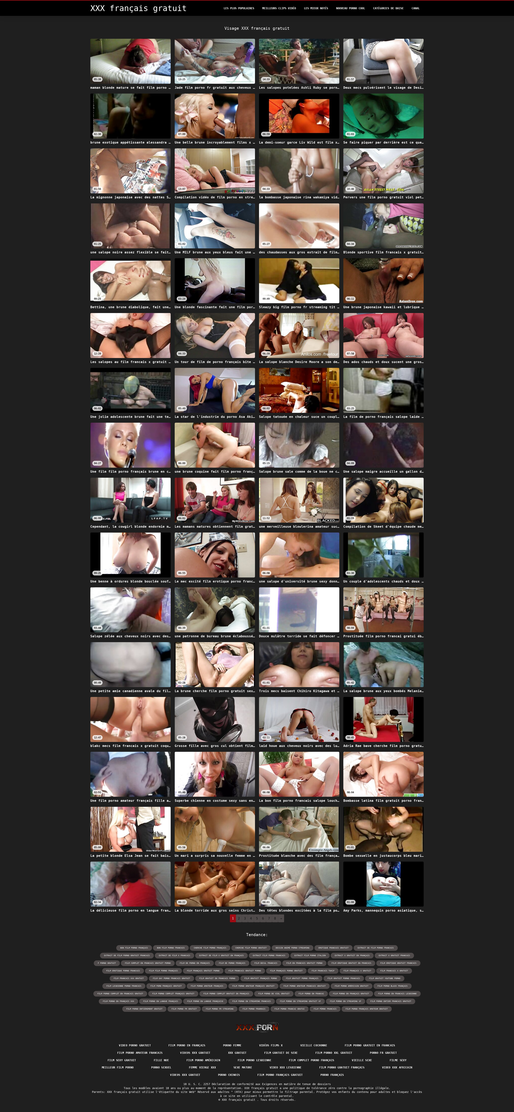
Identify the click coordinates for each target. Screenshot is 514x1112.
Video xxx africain (397, 1067)
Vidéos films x (271, 1045)
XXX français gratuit (239, 1099)
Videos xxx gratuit (195, 1052)
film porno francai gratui (289, 1009)
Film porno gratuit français (341, 1067)
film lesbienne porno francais (123, 986)
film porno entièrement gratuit (144, 1009)
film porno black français (392, 986)
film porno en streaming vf (345, 1001)
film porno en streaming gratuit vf (300, 1001)
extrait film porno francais (269, 955)
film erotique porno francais (123, 971)
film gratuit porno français (302, 978)
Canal (416, 8)
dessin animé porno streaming (292, 948)
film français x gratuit (357, 971)
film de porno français (232, 963)
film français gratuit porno (203, 971)
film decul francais (265, 963)
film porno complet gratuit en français (226, 994)
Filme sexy (398, 1060)
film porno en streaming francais (251, 1001)
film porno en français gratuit (351, 994)
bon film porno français (134, 948)
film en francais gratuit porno (304, 963)
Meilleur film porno (118, 1067)
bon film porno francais (171, 948)
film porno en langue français (160, 1001)
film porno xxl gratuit (333, 1052)
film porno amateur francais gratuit (305, 986)
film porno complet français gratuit (173, 994)
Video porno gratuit (135, 1045)
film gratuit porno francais (343, 978)
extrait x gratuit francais (394, 955)
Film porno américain (203, 1060)
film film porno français (163, 971)
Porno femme (232, 1045)
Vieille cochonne (313, 1045)
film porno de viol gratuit (274, 994)
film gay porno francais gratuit (171, 978)
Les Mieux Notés (316, 8)
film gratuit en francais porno (217, 978)
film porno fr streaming (220, 1009)
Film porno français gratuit (280, 1074)
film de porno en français (195, 963)
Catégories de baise (388, 8)
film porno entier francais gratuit (390, 1001)
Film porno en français (186, 1045)
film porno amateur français (207, 986)
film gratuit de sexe (281, 1052)
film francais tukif (323, 971)
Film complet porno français (311, 1060)
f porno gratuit (107, 963)
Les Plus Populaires (239, 8)
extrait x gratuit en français (352, 955)
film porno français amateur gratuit (367, 1009)
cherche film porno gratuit (251, 948)
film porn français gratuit (166, 986)
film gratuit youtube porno (384, 978)
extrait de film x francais (174, 955)
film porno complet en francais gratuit (120, 994)
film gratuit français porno (260, 978)
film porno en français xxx (118, 1001)
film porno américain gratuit (351, 986)
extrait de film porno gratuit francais (127, 955)
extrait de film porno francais (376, 948)
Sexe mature (243, 1067)
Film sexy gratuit (122, 1060)
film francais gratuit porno (244, 971)
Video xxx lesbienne (286, 1067)
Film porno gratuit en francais (370, 1045)
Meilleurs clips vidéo (279, 8)
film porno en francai (311, 994)
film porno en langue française (205, 1001)
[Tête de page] (257, 1027)
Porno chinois (229, 1074)
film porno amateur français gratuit (253, 986)
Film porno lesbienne (254, 1060)
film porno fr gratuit (184, 1009)
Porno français (332, 1074)
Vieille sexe (362, 1060)
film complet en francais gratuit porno (148, 963)
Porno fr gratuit (383, 1052)
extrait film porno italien (310, 955)
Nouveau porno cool (350, 8)
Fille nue (161, 1060)
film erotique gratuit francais (398, 963)
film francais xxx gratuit (129, 978)
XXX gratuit (237, 1052)
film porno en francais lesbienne (397, 994)
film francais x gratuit (394, 971)
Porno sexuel (161, 1067)
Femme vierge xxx (202, 1067)
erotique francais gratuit (333, 948)
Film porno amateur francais (139, 1052)
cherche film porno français (210, 948)
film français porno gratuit (286, 971)
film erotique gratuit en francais (351, 963)
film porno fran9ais (254, 1009)
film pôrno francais (325, 1009)
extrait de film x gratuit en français (221, 955)
